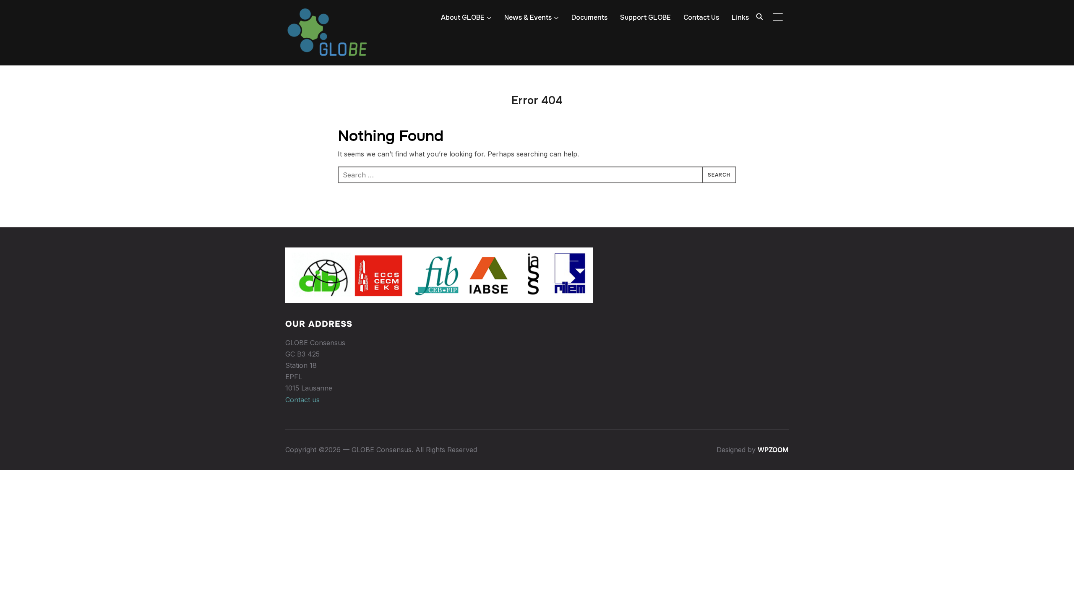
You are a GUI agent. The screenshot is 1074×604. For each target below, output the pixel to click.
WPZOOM (773, 449)
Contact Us (701, 17)
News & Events (528, 17)
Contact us (302, 400)
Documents (589, 17)
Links (740, 17)
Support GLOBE (645, 17)
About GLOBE (463, 17)
